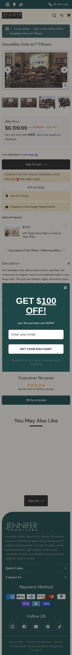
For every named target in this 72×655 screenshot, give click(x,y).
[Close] (65, 287)
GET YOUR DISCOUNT (36, 349)
